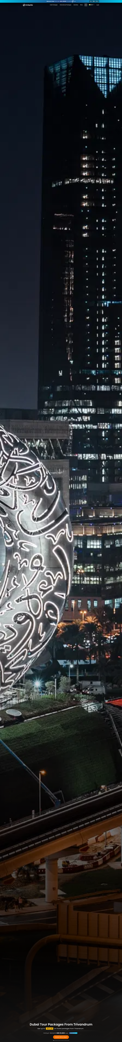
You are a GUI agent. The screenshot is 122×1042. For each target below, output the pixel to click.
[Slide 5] (59, 1040)
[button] (9, 525)
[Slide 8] (64, 1040)
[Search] (85, 4)
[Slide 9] (65, 1040)
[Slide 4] (58, 1040)
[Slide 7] (62, 1040)
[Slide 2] (55, 1040)
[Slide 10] (66, 1040)
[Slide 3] (56, 1040)
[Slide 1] (53, 1040)
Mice (81, 4)
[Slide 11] (68, 1040)
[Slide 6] (61, 1040)
